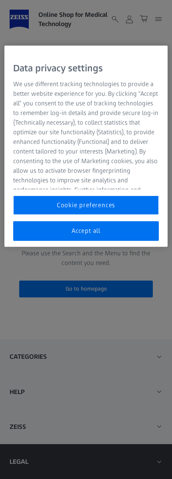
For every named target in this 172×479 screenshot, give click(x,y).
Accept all (86, 230)
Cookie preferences (86, 205)
